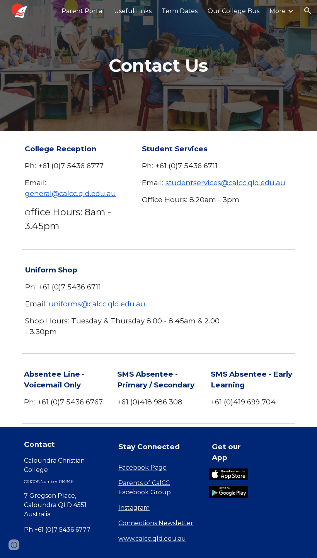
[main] (159, 66)
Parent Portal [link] (82, 11)
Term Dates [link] (180, 11)
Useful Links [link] (133, 11)
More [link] (277, 11)
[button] (307, 11)
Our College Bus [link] (233, 11)
